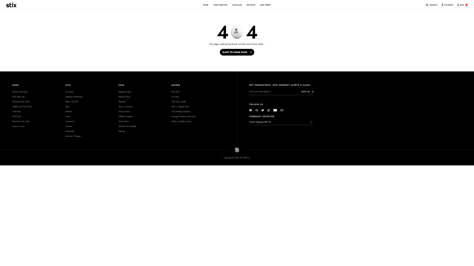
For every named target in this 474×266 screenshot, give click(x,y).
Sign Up (305, 91)
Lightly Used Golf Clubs (22, 106)
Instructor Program (73, 136)
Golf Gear (16, 111)
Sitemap (121, 131)
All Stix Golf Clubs (20, 91)
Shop (205, 5)
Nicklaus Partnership (73, 96)
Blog (67, 106)
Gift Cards (16, 116)
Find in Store (123, 121)
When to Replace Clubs (181, 121)
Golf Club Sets (18, 96)
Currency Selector (261, 116)
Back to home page (235, 52)
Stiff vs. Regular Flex (180, 106)
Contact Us (69, 121)
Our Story (265, 5)
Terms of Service (125, 106)
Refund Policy (124, 96)
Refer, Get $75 (71, 101)
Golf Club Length (178, 101)
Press (67, 116)
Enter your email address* (257, 97)
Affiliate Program (125, 116)
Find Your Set (220, 5)
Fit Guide (175, 96)
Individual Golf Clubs (21, 101)
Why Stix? (175, 91)
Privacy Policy (124, 111)
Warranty (122, 101)
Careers (68, 126)
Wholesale (69, 131)
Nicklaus (237, 5)
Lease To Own (18, 126)
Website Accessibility (127, 126)
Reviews (251, 5)
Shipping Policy (124, 91)
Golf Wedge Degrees (180, 111)
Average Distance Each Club (183, 116)
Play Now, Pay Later (21, 121)
